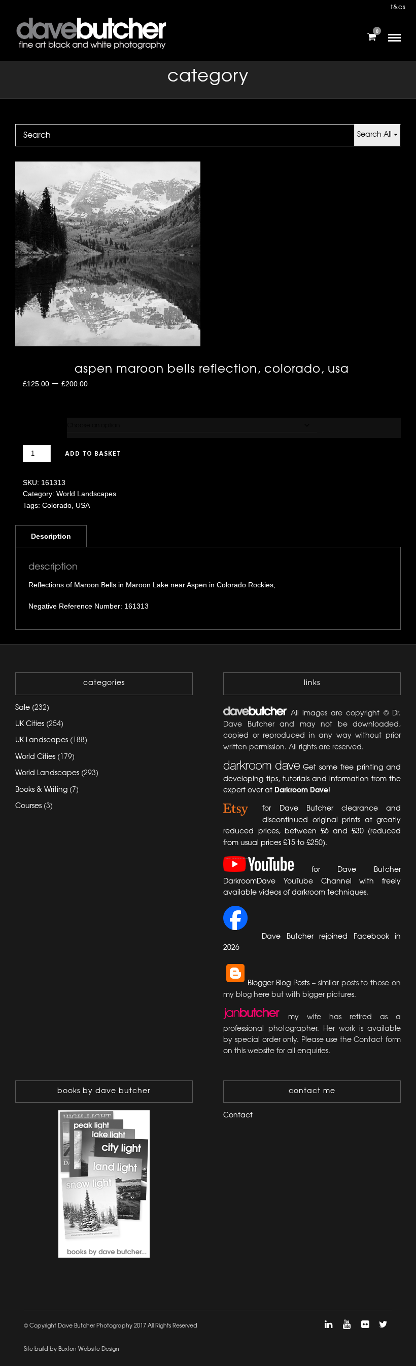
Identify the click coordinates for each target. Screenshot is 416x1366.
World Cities (35, 757)
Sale (22, 708)
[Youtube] (346, 1324)
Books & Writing (41, 790)
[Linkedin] (328, 1324)
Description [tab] (51, 536)
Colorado (57, 505)
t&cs (398, 7)
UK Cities (29, 724)
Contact (238, 1115)
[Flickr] (365, 1324)
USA (83, 505)
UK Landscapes (41, 740)
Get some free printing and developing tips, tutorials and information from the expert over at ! (312, 779)
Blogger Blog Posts (278, 983)
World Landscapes (86, 494)
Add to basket (93, 454)
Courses (28, 806)
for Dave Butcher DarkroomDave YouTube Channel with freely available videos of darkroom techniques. (312, 881)
